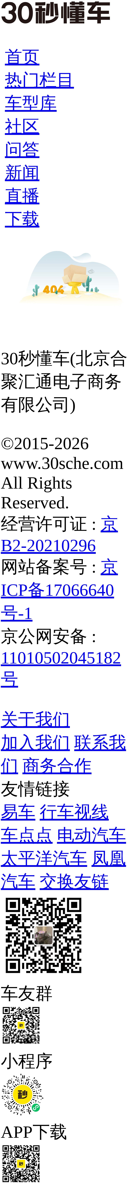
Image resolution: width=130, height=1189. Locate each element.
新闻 (22, 172)
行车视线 (74, 812)
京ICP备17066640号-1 (59, 590)
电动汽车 (91, 835)
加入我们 (35, 742)
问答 (22, 149)
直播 (22, 195)
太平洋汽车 (44, 858)
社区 (22, 126)
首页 (22, 57)
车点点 (27, 835)
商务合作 (57, 765)
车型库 (31, 103)
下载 (22, 219)
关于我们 (35, 719)
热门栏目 (39, 80)
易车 (18, 812)
